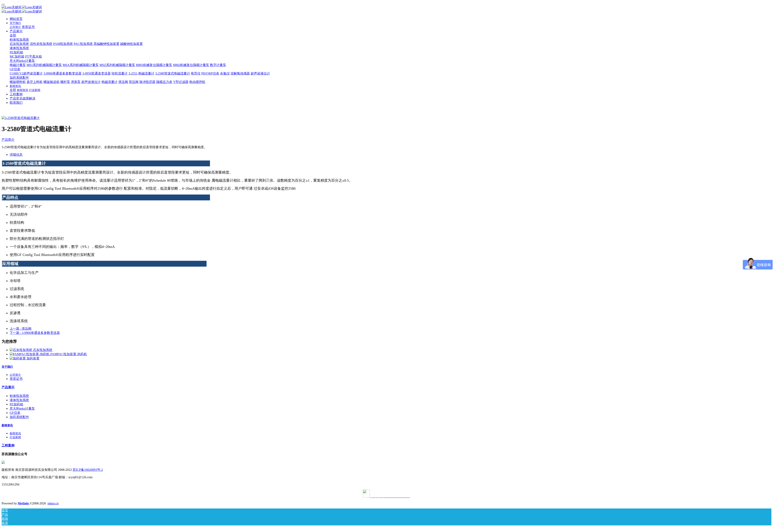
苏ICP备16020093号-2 (88, 469)
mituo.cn (53, 503)
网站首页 (16, 19)
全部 (13, 35)
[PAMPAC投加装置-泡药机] (30, 354)
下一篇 (35, 332)
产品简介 (8, 139)
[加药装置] (18, 358)
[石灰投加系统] (21, 350)
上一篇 (20, 328)
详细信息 (16, 154)
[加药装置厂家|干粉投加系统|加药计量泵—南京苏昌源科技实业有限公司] (386, 7)
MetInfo (24, 503)
